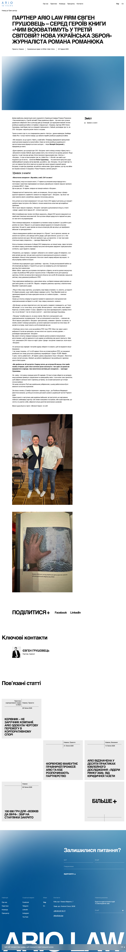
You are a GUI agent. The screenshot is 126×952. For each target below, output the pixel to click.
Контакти (80, 4)
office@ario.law (58, 916)
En (123, 4)
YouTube (25, 917)
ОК (122, 947)
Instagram (25, 913)
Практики (53, 4)
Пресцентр (71, 4)
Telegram (25, 906)
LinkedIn (75, 612)
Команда (62, 4)
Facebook (61, 612)
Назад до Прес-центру (9, 10)
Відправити (69, 874)
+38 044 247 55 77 (59, 911)
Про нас (45, 4)
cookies (23, 947)
